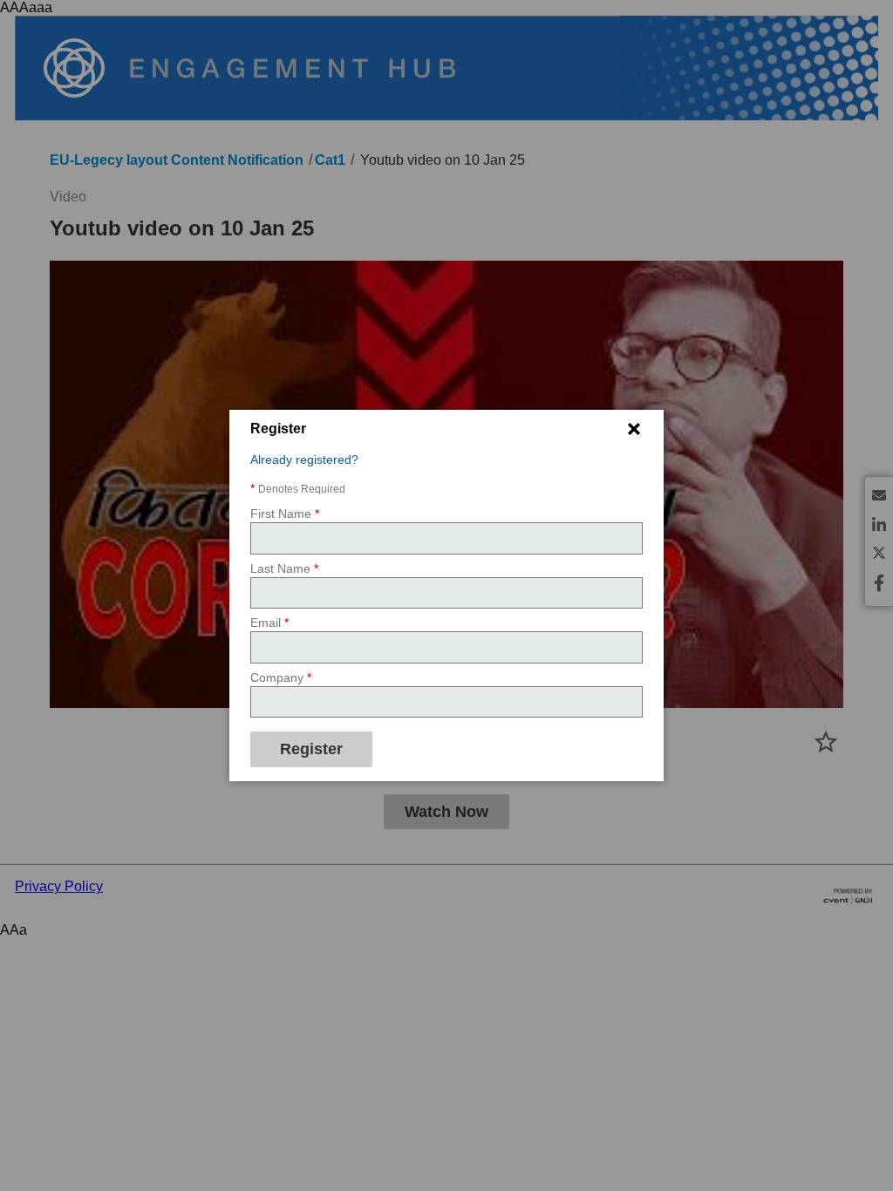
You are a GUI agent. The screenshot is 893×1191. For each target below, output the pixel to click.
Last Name (284, 568)
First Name (284, 514)
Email (269, 623)
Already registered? (304, 459)
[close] (634, 429)
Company (280, 677)
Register (311, 749)
